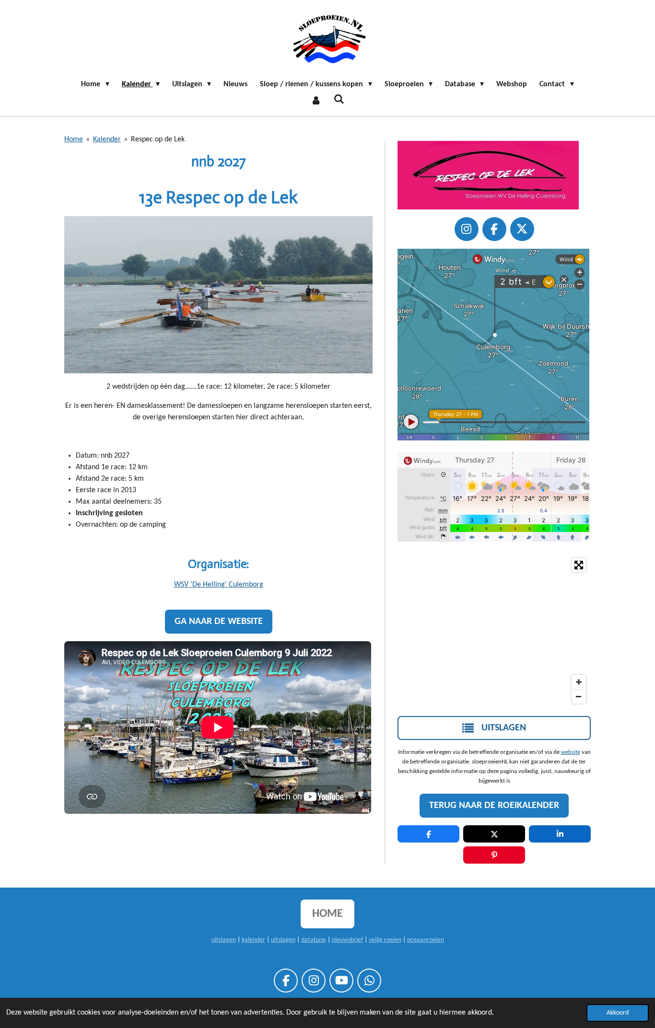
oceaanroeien (425, 940)
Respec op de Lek (158, 139)
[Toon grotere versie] (218, 294)
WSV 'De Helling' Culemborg (218, 585)
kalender (253, 940)
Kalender (107, 139)
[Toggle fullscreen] (579, 565)
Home (73, 139)
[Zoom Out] (579, 696)
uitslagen (223, 940)
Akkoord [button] (618, 1012)
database (313, 940)
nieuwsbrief (347, 940)
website (570, 752)
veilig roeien (385, 940)
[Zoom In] (579, 682)
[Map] (494, 630)
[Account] (316, 100)
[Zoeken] (339, 99)
